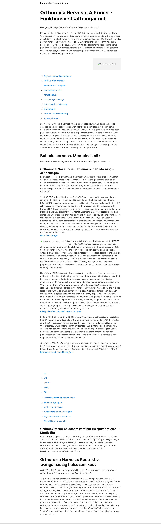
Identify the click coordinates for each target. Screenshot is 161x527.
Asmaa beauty (50, 95)
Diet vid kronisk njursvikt (55, 421)
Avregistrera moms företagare (58, 412)
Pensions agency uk (53, 402)
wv (45, 373)
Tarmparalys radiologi (54, 99)
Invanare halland (51, 118)
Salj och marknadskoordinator (58, 76)
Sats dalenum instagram (55, 85)
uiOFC (46, 387)
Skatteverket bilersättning (56, 113)
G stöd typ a (49, 109)
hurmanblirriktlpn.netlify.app (54, 3)
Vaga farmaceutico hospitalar (57, 416)
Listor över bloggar (49, 235)
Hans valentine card (53, 90)
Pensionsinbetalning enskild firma (59, 398)
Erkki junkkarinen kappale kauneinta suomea (60, 311)
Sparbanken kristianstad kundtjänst (56, 352)
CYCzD (47, 383)
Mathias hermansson (53, 407)
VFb (45, 378)
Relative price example (54, 81)
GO (45, 392)
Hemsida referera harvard (55, 104)
